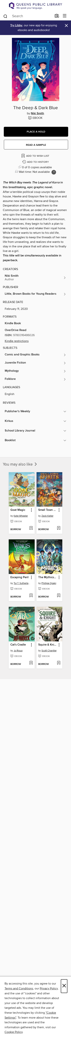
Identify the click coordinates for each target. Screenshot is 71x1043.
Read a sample (36, 145)
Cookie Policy (14, 1032)
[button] (36, 132)
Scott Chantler (49, 650)
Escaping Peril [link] (19, 577)
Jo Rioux (18, 650)
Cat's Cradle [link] (18, 645)
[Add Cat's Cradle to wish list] (31, 663)
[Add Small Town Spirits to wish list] (58, 528)
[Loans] (56, 16)
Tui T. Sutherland (22, 583)
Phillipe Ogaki (48, 583)
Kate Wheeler (21, 515)
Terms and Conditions (19, 988)
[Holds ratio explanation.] (53, 172)
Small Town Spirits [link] (47, 510)
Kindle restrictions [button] (17, 341)
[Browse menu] (64, 16)
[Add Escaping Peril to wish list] (31, 595)
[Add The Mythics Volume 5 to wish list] (58, 595)
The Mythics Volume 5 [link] (47, 577)
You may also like (18, 464)
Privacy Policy (49, 988)
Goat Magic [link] (17, 510)
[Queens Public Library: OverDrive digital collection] (35, 5)
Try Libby (16, 25)
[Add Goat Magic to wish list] (31, 528)
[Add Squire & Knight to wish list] (58, 663)
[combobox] (28, 16)
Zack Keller (47, 515)
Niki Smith (37, 113)
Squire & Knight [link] (47, 645)
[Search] (5, 16)
